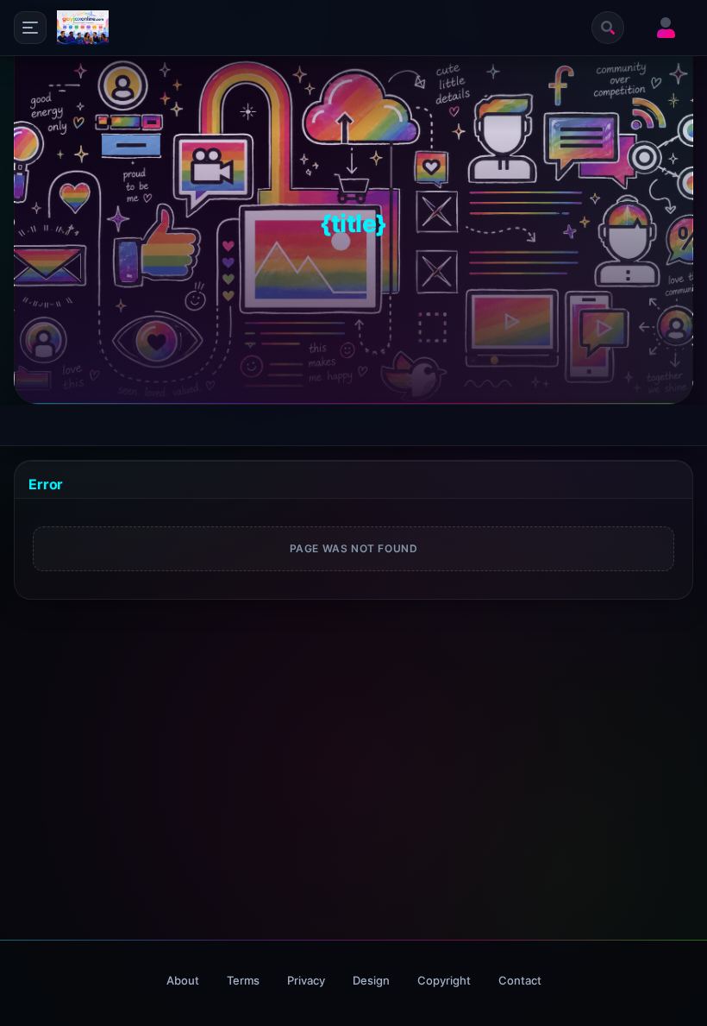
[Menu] (30, 27)
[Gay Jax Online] (83, 27)
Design (371, 980)
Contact (519, 980)
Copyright (444, 980)
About (182, 980)
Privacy (306, 980)
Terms (243, 980)
